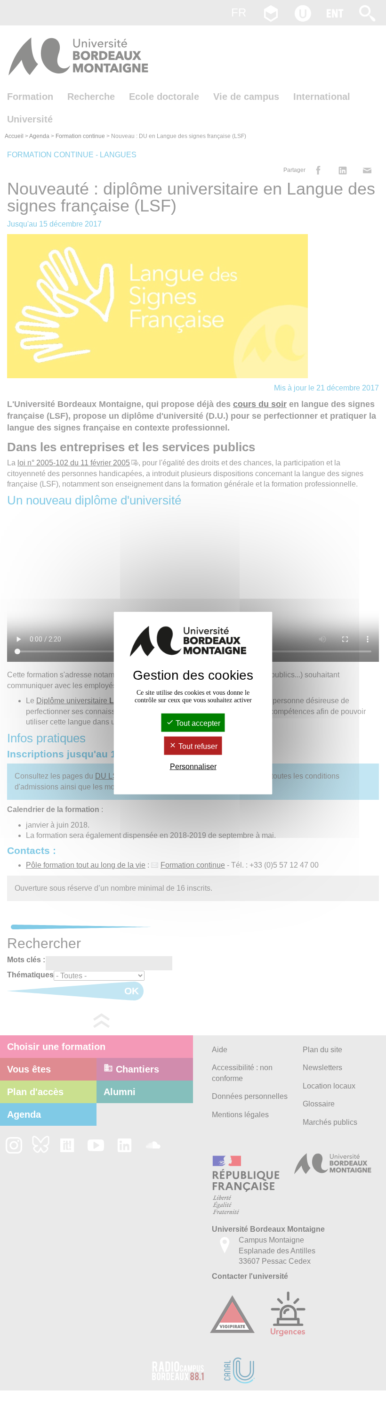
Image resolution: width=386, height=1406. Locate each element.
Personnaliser (193, 767)
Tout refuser (197, 746)
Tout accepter (197, 723)
